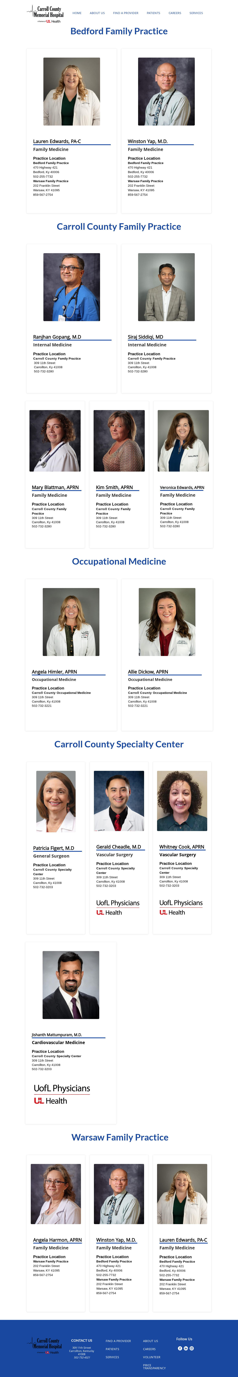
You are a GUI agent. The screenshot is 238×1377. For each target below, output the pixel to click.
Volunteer (151, 1357)
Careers (175, 13)
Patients (153, 13)
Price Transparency (154, 1366)
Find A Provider (125, 13)
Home (77, 13)
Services (196, 13)
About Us (97, 13)
